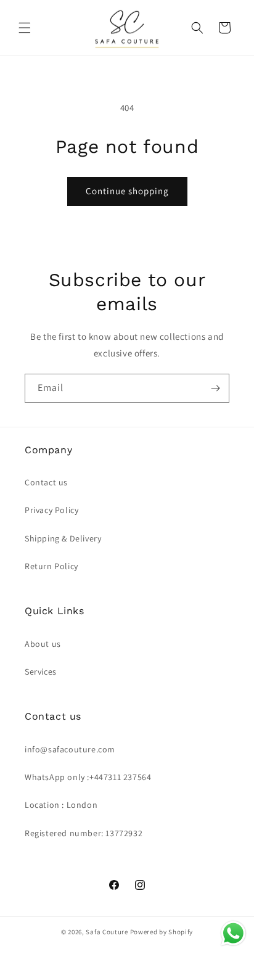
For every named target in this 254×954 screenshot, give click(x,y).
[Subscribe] (215, 388)
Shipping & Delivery (63, 538)
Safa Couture (107, 931)
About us (43, 643)
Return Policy (51, 566)
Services (41, 671)
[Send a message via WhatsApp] (233, 933)
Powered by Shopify (162, 931)
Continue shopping (127, 191)
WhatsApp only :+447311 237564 (88, 777)
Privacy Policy (51, 510)
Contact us (46, 482)
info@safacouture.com (70, 749)
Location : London (61, 804)
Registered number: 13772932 (83, 833)
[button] (24, 27)
